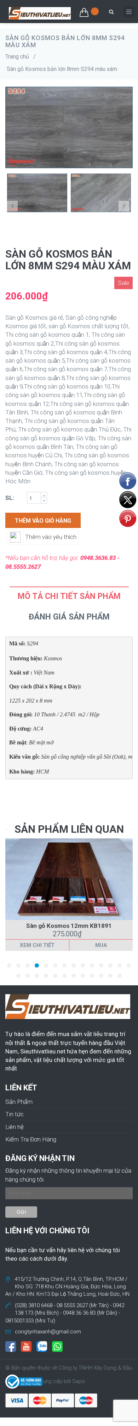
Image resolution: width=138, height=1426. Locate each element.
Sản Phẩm (19, 1101)
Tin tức (14, 1114)
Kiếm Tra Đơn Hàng (30, 1139)
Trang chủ (17, 56)
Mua (101, 945)
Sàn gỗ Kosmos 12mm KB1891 (69, 925)
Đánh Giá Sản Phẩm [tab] (69, 617)
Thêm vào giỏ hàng (43, 520)
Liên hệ (14, 1126)
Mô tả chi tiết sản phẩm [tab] (69, 596)
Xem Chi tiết (37, 945)
